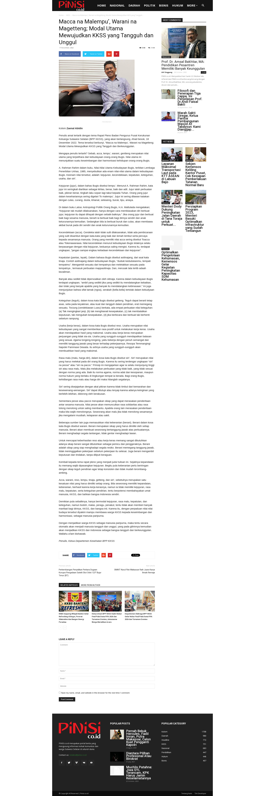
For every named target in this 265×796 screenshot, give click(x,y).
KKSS (68, 15)
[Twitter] (69, 763)
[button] (203, 5)
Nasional (117, 5)
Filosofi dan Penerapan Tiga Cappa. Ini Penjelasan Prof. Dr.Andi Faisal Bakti (189, 97)
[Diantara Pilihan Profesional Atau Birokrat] (117, 756)
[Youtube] (91, 763)
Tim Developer (200, 793)
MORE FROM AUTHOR (90, 585)
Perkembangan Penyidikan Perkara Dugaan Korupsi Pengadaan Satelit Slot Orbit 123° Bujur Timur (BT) (80, 572)
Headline (96, 610)
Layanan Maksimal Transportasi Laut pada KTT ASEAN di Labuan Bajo (171, 173)
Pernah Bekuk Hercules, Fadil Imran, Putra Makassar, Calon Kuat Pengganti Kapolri (138, 738)
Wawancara (166, 57)
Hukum (177, 5)
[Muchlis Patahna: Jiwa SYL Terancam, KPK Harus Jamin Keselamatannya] (117, 770)
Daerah (134, 5)
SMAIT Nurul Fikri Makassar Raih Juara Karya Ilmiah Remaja (134, 571)
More (191, 5)
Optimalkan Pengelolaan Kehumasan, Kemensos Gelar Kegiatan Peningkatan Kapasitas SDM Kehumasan (170, 266)
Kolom (164, 731)
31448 (153, 48)
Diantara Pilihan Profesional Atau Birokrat (138, 756)
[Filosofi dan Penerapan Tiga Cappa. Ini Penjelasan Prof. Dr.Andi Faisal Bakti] (168, 94)
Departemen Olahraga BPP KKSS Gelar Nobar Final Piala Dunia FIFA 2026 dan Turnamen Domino (138, 616)
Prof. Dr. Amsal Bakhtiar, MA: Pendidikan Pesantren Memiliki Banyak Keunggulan (183, 65)
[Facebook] (61, 763)
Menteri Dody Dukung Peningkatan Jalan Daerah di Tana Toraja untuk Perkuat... (171, 216)
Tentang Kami (186, 793)
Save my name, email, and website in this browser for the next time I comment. (95, 693)
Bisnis (163, 5)
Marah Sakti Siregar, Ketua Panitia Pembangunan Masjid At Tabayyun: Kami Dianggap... (189, 121)
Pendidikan (166, 752)
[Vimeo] (76, 763)
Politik (149, 5)
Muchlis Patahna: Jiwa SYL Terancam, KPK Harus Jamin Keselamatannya (139, 772)
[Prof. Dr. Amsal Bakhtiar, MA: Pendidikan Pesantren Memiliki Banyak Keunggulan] (183, 42)
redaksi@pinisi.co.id (78, 755)
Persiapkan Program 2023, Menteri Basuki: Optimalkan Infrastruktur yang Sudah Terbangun (194, 219)
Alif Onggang (166, 72)
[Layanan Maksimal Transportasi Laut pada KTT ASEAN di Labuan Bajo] (171, 154)
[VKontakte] (84, 763)
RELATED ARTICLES (69, 585)
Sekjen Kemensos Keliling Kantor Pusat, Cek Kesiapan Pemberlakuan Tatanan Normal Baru (195, 174)
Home (101, 5)
